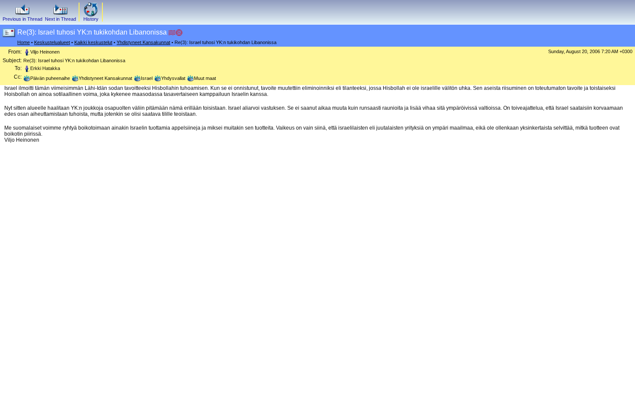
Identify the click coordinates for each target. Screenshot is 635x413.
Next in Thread (60, 19)
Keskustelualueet (52, 42)
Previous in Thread (22, 19)
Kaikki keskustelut (93, 42)
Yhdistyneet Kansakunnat (143, 42)
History (90, 19)
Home (23, 42)
